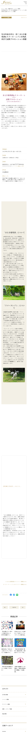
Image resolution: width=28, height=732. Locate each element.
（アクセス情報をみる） (19, 166)
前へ (5, 607)
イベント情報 (17, 8)
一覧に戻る (14, 607)
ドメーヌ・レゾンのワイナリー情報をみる (16, 584)
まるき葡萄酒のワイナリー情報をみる (17, 581)
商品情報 (4, 714)
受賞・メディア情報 (7, 709)
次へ (23, 607)
